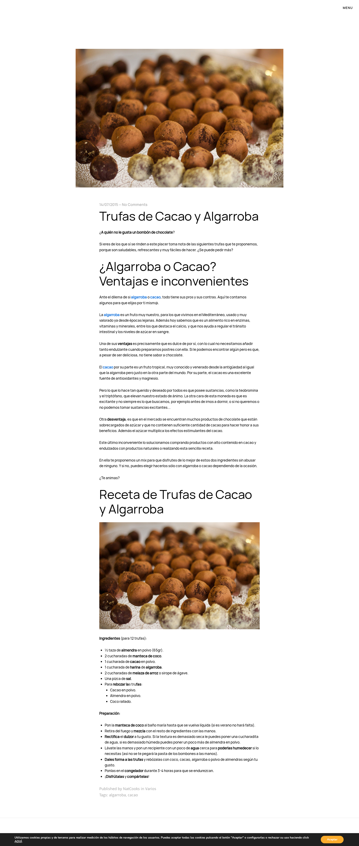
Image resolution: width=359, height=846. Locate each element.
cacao (155, 297)
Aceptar (332, 839)
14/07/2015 (108, 204)
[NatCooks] (179, 15)
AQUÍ (18, 841)
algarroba (139, 297)
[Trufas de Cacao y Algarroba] (179, 185)
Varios (150, 788)
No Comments (135, 204)
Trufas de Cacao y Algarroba (179, 215)
